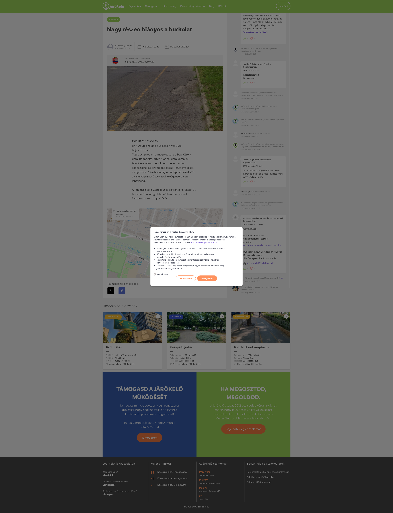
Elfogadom (207, 278)
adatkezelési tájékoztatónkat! (204, 242)
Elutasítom (186, 278)
